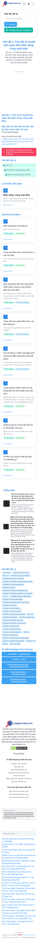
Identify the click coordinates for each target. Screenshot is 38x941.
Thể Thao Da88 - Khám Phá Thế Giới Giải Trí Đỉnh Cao (18, 895)
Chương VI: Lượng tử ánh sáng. (12, 629)
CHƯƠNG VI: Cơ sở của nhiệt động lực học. (15, 590)
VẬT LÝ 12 (30, 614)
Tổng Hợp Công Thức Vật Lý (21, 572)
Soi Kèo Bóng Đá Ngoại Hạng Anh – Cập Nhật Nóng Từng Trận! (18, 878)
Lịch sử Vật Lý (7, 572)
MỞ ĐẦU (5, 644)
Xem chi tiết (7, 205)
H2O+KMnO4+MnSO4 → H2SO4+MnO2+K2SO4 (19, 681)
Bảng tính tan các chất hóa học (19, 772)
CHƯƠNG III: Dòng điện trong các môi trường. (16, 602)
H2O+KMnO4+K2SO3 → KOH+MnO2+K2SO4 (19, 673)
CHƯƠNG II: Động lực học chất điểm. (13, 578)
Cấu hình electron (19, 775)
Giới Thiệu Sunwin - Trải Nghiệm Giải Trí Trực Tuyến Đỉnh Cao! (18, 923)
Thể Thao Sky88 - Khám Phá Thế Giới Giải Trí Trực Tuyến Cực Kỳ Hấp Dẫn (19, 890)
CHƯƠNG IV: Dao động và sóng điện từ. (14, 623)
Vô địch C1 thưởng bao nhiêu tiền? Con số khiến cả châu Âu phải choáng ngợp (19, 884)
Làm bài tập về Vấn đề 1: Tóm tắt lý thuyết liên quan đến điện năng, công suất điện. (19, 152)
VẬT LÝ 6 (26, 632)
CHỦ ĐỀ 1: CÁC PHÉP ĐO (10, 635)
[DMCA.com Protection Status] (19, 748)
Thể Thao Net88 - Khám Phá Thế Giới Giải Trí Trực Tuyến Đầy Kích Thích (19, 901)
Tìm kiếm (12, 24)
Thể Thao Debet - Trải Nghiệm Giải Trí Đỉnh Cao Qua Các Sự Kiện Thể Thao (19, 912)
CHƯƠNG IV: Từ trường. (10, 605)
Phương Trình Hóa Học (19, 764)
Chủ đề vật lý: (11, 14)
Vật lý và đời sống (15, 644)
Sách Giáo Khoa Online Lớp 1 (19, 791)
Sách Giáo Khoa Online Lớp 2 (19, 794)
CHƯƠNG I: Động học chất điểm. (20, 575)
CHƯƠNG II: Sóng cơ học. (26, 617)
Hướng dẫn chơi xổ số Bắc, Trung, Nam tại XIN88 (19, 845)
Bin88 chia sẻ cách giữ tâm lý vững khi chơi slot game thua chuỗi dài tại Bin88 (19, 856)
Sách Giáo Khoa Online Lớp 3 (19, 797)
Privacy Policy (19, 754)
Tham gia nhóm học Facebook (20, 30)
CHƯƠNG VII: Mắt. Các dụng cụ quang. (14, 614)
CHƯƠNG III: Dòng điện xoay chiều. (13, 620)
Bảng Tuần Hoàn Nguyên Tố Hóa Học (19, 778)
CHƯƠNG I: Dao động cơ (10, 617)
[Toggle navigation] (24, 4)
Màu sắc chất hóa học (19, 781)
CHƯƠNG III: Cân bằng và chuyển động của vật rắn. (18, 581)
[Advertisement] (19, 92)
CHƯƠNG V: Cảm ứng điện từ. (11, 608)
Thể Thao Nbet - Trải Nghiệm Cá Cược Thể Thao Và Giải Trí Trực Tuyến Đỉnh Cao (19, 917)
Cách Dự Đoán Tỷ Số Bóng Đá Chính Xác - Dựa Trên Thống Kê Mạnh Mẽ (19, 867)
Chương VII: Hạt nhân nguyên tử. (12, 632)
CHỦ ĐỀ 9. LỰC (30, 641)
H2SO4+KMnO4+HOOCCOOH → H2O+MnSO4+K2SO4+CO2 (19, 666)
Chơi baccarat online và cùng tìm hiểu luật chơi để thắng (17, 840)
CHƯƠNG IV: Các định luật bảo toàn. (13, 584)
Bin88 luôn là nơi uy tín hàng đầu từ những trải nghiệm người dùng (19, 862)
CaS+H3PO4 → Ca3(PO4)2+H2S (19, 654)
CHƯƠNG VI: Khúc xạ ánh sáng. (12, 611)
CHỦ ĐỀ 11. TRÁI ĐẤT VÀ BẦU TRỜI (13, 641)
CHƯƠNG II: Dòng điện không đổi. (12, 599)
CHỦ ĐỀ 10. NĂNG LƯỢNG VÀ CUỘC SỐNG (16, 638)
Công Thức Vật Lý (29, 935)
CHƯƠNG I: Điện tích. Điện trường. (21, 596)
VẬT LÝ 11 (6, 596)
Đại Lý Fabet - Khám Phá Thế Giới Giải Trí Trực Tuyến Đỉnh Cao (19, 906)
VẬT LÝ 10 (6, 575)
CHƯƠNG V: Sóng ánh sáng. (11, 626)
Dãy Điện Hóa (19, 767)
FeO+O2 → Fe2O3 (19, 659)
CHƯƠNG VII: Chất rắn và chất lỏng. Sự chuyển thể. (17, 593)
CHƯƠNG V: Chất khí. (9, 587)
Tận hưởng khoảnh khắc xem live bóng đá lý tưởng (19, 851)
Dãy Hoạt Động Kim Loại (19, 769)
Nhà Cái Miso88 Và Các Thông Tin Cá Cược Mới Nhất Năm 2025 (17, 873)
